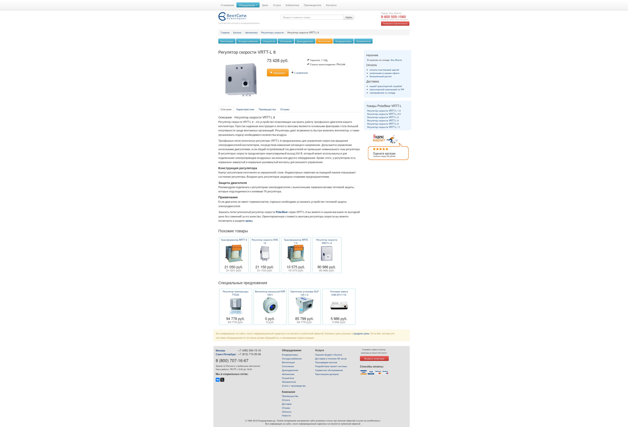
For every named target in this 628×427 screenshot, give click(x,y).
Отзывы (284, 109)
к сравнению (301, 72)
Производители (312, 5)
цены (249, 220)
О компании (227, 5)
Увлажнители (363, 41)
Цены (265, 5)
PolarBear (282, 212)
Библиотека (292, 5)
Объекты (286, 411)
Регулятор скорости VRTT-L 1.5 (384, 110)
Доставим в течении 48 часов (331, 358)
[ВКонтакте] (218, 380)
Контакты (331, 5)
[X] (222, 380)
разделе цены (361, 333)
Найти (349, 17)
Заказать (278, 73)
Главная (225, 32)
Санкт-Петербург (226, 354)
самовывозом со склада (382, 92)
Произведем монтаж (326, 362)
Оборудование (247, 5)
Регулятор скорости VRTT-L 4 (383, 117)
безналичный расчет (381, 76)
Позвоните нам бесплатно (395, 23)
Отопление (286, 41)
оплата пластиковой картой (384, 69)
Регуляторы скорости (272, 32)
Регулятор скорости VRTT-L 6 (383, 120)
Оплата (286, 399)
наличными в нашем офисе (384, 73)
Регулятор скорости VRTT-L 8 (383, 123)
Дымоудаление (305, 41)
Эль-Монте (396, 60)
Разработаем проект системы (331, 366)
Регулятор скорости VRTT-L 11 (383, 127)
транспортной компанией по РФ (387, 89)
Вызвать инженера (374, 358)
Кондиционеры (343, 41)
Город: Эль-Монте (391, 13)
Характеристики (245, 109)
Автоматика (251, 32)
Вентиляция (226, 41)
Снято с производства (293, 385)
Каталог (237, 32)
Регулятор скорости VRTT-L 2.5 (384, 114)
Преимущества (267, 109)
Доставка (287, 403)
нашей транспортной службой (386, 86)
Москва (220, 350)
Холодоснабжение (248, 41)
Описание (226, 109)
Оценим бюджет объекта (328, 354)
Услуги (277, 5)
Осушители (269, 41)
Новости (286, 415)
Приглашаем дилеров (327, 374)
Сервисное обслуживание (329, 370)
